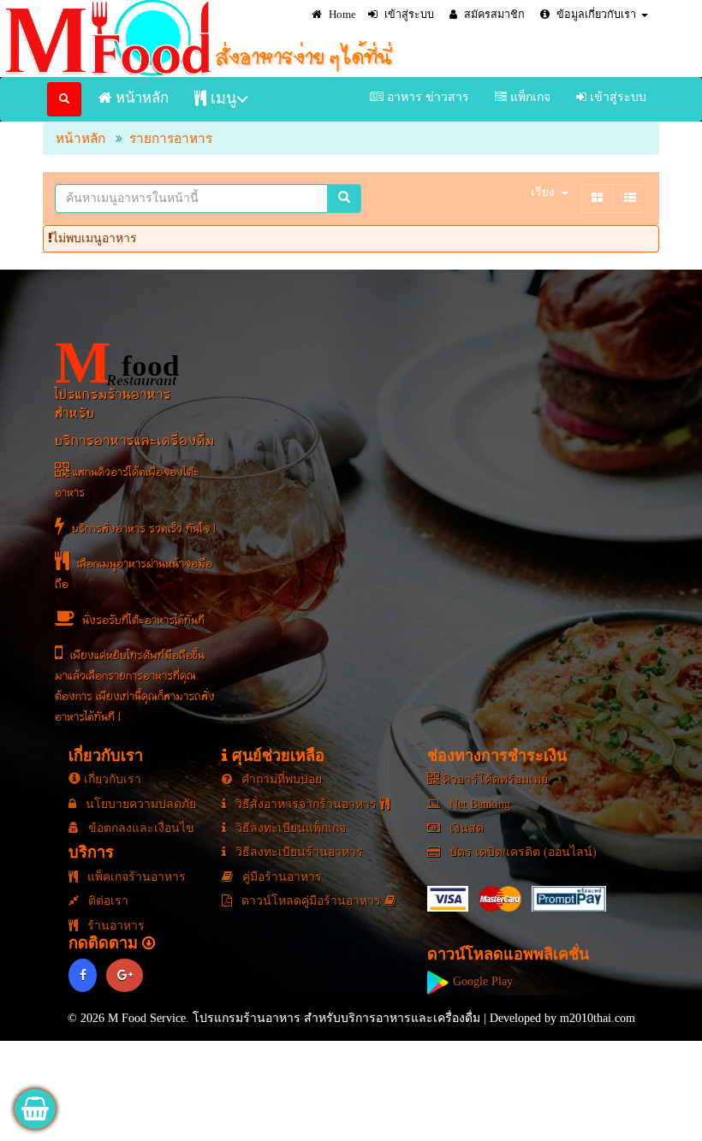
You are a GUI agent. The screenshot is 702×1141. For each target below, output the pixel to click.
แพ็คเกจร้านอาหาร (135, 877)
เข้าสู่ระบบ (408, 15)
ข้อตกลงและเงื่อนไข (139, 828)
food (117, 362)
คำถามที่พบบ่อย (280, 779)
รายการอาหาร (170, 138)
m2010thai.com (597, 1018)
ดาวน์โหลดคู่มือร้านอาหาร (311, 900)
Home (341, 15)
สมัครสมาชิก (493, 15)
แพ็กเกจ (528, 97)
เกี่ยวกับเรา (110, 779)
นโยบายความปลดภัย (139, 804)
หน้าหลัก (140, 98)
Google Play (481, 981)
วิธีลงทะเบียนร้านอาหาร (297, 852)
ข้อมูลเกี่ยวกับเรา (595, 15)
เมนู (221, 98)
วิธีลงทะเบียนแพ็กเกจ (289, 828)
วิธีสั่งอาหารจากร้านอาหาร (306, 804)
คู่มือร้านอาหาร (280, 877)
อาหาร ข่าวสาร (426, 97)
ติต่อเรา (106, 900)
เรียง (543, 192)
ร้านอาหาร (114, 925)
